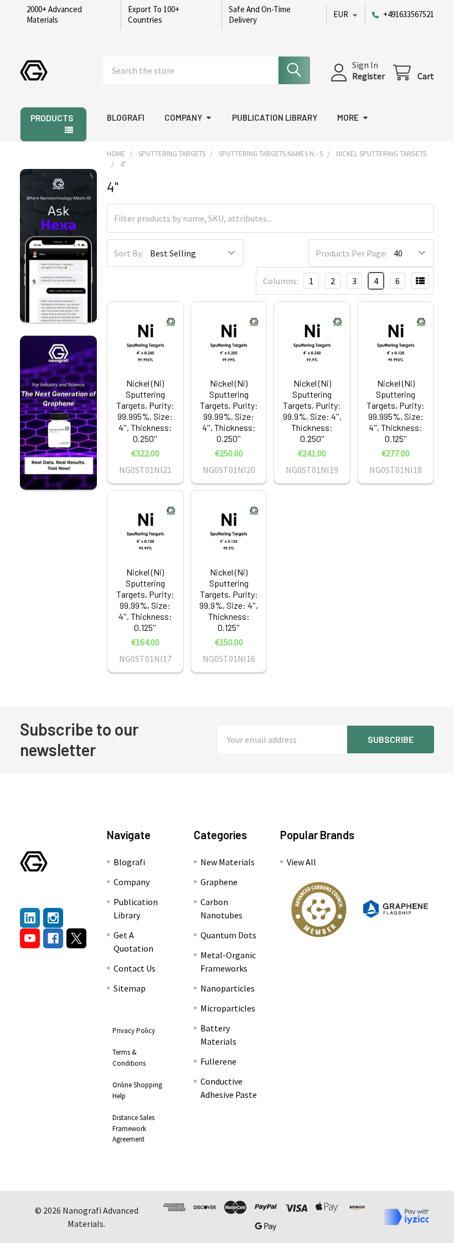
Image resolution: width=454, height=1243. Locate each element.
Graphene (219, 881)
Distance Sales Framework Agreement (133, 1128)
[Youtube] (30, 938)
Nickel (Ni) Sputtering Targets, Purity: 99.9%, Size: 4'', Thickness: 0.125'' (228, 600)
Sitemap (130, 988)
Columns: (280, 280)
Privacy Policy (133, 1030)
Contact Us (135, 968)
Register (368, 75)
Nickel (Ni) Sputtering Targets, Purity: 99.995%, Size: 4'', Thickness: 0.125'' (396, 411)
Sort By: (128, 253)
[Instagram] (53, 918)
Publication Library (274, 117)
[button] (319, 909)
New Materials (227, 861)
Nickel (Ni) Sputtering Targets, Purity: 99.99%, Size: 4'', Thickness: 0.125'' (145, 600)
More (348, 117)
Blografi (126, 117)
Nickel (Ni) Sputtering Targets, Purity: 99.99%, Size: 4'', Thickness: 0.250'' (229, 411)
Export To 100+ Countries (153, 14)
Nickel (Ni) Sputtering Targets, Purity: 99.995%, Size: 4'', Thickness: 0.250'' (145, 411)
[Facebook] (53, 938)
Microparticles (227, 1008)
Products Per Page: (351, 253)
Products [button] (51, 118)
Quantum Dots (228, 935)
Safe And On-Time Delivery (260, 14)
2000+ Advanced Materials (54, 14)
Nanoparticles (227, 988)
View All (301, 861)
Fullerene (218, 1061)
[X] (76, 938)
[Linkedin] (30, 918)
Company (183, 117)
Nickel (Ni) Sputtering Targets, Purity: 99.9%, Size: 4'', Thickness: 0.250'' (312, 411)
